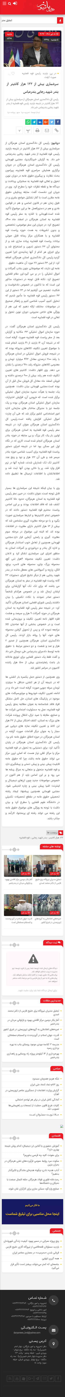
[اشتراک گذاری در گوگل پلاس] (46, 122)
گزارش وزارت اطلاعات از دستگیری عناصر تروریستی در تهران (32, 1092)
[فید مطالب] (10, 1379)
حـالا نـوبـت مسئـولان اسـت (44, 1115)
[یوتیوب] (17, 1379)
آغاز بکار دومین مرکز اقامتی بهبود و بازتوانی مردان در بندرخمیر (18, 881)
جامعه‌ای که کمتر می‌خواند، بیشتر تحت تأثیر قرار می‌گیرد (34, 1266)
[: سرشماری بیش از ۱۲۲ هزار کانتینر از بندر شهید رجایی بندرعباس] (47, 130)
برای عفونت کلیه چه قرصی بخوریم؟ (41, 1155)
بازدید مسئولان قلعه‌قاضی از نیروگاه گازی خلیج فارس (32, 1247)
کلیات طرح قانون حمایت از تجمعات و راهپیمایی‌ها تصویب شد (33, 1107)
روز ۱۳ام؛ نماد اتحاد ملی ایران (44, 1085)
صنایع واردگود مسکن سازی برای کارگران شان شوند (33, 1189)
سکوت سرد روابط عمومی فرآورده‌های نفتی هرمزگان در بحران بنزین (32, 1163)
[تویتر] (51, 1379)
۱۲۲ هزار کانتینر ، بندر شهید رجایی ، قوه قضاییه (41, 838)
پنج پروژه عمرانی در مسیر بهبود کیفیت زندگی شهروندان (31, 1241)
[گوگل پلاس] (30, 1379)
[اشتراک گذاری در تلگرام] (34, 122)
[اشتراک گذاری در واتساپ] (28, 122)
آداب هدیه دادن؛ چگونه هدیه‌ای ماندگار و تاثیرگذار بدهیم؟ (33, 1172)
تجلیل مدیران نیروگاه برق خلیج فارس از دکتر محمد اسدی (48, 881)
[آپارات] (24, 1379)
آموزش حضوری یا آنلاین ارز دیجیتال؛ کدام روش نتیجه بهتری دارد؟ (32, 1148)
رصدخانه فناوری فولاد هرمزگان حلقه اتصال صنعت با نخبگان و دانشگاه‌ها (33, 1181)
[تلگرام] (37, 1379)
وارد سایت (28, 990)
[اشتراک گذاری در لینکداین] (40, 122)
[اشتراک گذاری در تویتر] (52, 122)
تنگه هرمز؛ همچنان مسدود (45, 1079)
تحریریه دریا (25, 112)
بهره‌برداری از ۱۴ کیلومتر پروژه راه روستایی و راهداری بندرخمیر (33, 1055)
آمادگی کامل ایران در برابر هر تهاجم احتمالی (37, 1100)
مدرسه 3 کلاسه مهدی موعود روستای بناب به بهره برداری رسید (34, 1046)
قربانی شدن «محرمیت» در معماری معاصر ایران (35, 1253)
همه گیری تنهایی (50, 1258)
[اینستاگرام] (44, 1379)
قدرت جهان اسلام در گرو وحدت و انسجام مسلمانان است (18, 920)
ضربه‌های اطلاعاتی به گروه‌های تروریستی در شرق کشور (48, 920)
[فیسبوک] (58, 1379)
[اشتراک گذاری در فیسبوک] (57, 122)
